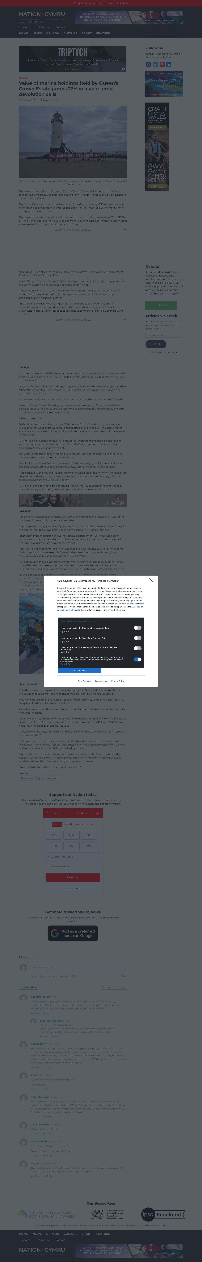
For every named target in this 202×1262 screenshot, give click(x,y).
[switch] (138, 628)
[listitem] (101, 621)
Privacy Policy (117, 681)
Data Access (101, 681)
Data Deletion (84, 681)
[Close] (152, 581)
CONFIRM (79, 670)
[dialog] (101, 631)
